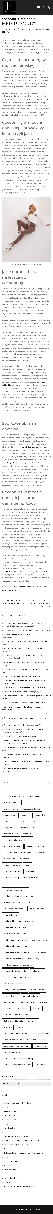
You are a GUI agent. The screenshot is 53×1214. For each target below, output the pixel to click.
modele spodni (9, 463)
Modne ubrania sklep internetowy (18, 965)
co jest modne (10, 827)
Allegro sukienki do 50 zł (14, 796)
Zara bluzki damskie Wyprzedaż (17, 1064)
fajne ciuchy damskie (35, 846)
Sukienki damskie (11, 1115)
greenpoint (40, 852)
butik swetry (9, 821)
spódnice (6, 571)
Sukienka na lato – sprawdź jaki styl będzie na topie (25, 702)
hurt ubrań (27, 884)
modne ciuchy (33, 958)
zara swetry (40, 1064)
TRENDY (5, 32)
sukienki (35, 326)
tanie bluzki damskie (40, 1033)
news (6, 1132)
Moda (6, 1107)
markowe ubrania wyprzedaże (16, 952)
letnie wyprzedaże (37, 908)
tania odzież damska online (15, 1033)
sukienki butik (21, 1008)
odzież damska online (13, 983)
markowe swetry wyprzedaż (15, 940)
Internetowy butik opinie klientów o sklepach (22, 1140)
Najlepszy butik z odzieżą (14, 1111)
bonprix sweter (10, 815)
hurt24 (27, 865)
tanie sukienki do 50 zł (13, 1039)
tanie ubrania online (12, 1052)
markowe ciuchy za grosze (15, 927)
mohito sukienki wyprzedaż (15, 971)
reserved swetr (37, 990)
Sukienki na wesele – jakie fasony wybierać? (22, 725)
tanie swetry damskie (36, 1039)
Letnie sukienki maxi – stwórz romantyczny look (23, 691)
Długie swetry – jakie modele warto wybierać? (22, 676)
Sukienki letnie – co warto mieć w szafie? (20, 736)
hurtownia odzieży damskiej (35, 877)
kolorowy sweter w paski (14, 908)
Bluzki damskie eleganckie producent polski (22, 809)
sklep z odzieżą (27, 1002)
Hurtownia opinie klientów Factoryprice (19, 1186)
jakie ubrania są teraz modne (16, 1144)
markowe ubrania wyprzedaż (16, 946)
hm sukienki (25, 859)
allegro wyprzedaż (36, 796)
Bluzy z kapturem (11, 1161)
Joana (8, 29)
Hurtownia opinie (11, 1149)
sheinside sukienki (30, 996)
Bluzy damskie (9, 1124)
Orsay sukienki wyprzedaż (15, 990)
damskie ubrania (11, 834)
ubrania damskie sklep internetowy (18, 1058)
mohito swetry (37, 971)
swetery (20, 1027)
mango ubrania (10, 915)
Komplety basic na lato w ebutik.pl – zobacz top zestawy (27, 630)
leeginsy (5, 469)
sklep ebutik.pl (10, 1002)
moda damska (40, 952)
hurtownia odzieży (11, 877)
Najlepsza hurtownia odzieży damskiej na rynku (23, 1153)
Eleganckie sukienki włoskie (15, 840)
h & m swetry (9, 859)
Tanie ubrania (40, 1046)
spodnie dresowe (30, 447)
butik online (40, 815)
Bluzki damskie (10, 1119)
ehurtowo (27, 834)
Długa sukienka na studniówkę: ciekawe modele (41, 603)
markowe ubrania (39, 940)
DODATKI (7, 1165)
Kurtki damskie (10, 1169)
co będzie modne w (27, 821)
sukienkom (32, 1021)
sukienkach (43, 1002)
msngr (6, 977)
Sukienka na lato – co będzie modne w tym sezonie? (25, 714)
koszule (44, 571)
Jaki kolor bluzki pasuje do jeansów (18, 896)
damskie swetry (27, 827)
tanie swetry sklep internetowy (16, 1046)
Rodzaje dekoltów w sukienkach (17, 1136)
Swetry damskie (10, 1178)
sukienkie (36, 1008)
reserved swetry (11, 996)
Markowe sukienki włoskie (15, 933)
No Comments (42, 29)
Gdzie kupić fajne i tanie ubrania (17, 852)
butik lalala (26, 815)
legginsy (46, 447)
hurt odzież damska (12, 871)
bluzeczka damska (12, 802)
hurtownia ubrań (11, 884)
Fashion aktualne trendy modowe (17, 1103)
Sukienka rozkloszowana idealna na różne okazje (24, 687)
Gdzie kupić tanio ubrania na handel (24, 586)
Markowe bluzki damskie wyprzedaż (19, 921)
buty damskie (9, 1128)
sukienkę (8, 1027)
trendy (46, 99)
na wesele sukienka (22, 977)
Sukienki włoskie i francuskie (16, 1015)
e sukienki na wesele (12, 846)
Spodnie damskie (11, 1174)
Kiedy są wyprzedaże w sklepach (17, 902)
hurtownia (29, 871)
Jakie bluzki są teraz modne (15, 890)
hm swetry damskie (12, 865)
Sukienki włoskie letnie (13, 1021)
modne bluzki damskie (13, 958)
